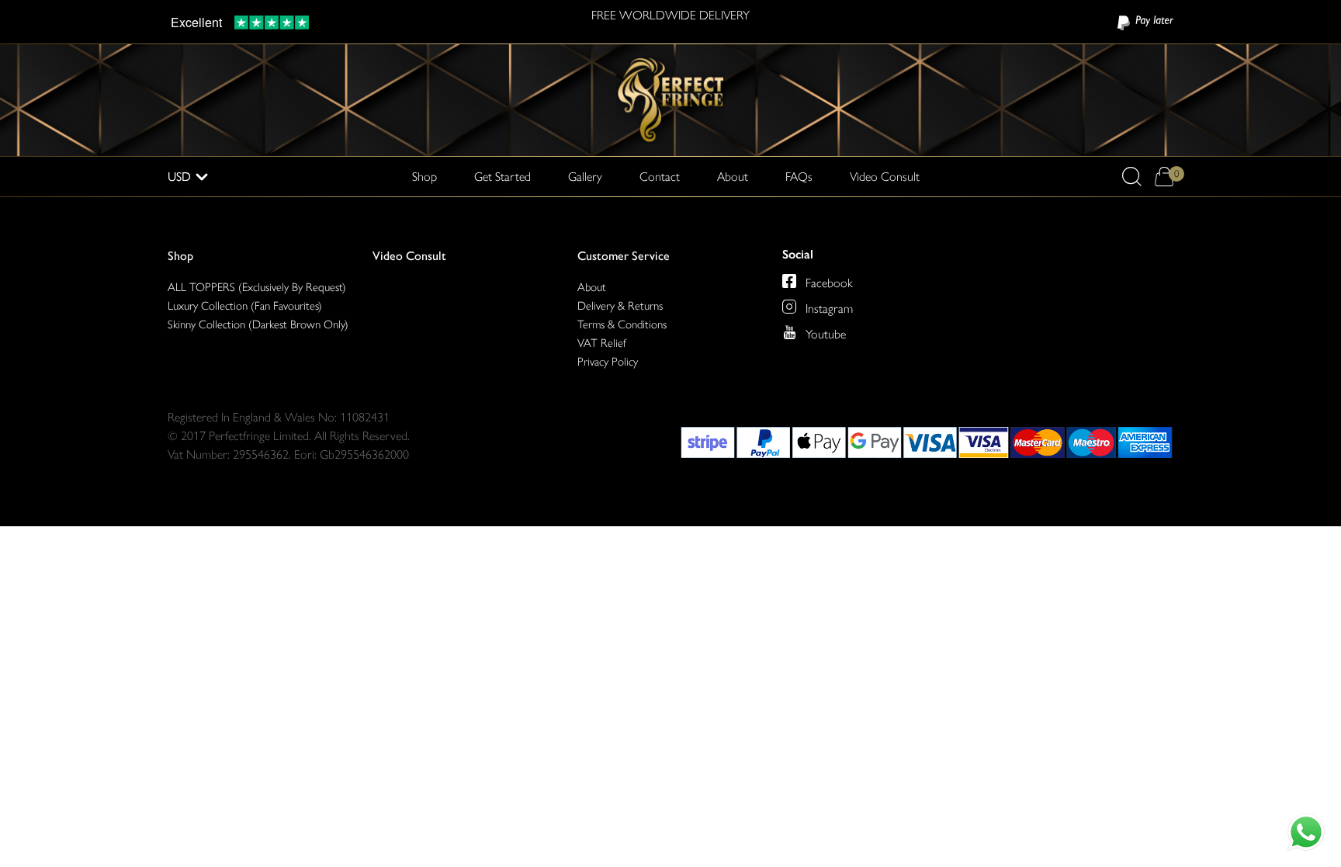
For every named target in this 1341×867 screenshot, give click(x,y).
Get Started (502, 176)
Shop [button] (424, 176)
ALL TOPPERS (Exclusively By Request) (257, 287)
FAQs (799, 176)
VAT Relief (601, 343)
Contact (659, 176)
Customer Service (623, 255)
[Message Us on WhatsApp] (1306, 832)
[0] (1163, 176)
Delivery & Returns (620, 306)
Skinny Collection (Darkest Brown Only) (258, 324)
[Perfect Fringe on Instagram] (789, 307)
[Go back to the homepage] (670, 99)
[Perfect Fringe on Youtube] (789, 332)
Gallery (585, 176)
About (732, 176)
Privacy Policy (607, 362)
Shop (180, 255)
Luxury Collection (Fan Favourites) (245, 306)
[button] (1132, 176)
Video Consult (885, 176)
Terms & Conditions (622, 324)
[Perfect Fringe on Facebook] (789, 281)
